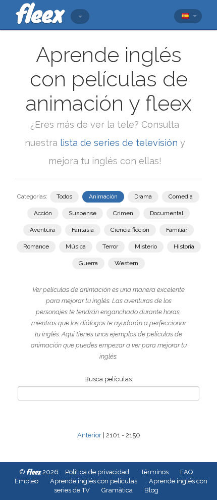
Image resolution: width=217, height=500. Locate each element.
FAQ (186, 472)
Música (76, 246)
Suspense (82, 213)
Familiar (176, 229)
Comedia (181, 196)
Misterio (146, 246)
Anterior (89, 435)
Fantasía (83, 229)
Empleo (26, 481)
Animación (103, 196)
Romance (36, 246)
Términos (155, 472)
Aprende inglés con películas (93, 481)
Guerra (88, 263)
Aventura (42, 229)
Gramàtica (117, 490)
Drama (143, 196)
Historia (184, 246)
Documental (166, 213)
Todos (64, 196)
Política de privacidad (97, 472)
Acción (43, 213)
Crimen (123, 213)
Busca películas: (108, 379)
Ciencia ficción (130, 229)
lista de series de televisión (120, 142)
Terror (110, 246)
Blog (151, 490)
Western (126, 263)
